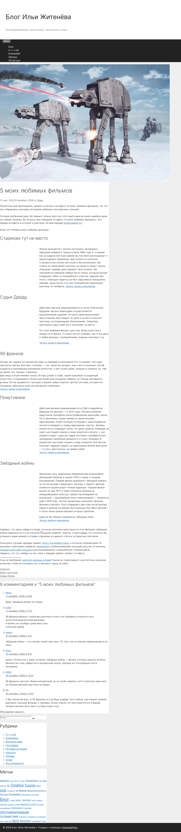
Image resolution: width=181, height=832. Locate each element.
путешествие (9, 816)
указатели (8, 821)
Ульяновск (14, 794)
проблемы (27, 808)
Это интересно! (15, 763)
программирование (14, 812)
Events (22, 781)
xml (17, 790)
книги (34, 800)
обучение (40, 804)
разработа (23, 817)
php (44, 780)
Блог (11, 46)
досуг (18, 800)
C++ (17, 780)
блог (4, 799)
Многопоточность (36, 790)
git (40, 781)
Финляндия (26, 795)
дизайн (12, 800)
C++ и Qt (13, 50)
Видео (23, 790)
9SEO (9, 672)
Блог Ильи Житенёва (38, 17)
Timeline (17, 785)
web (3, 790)
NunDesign (42, 546)
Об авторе (14, 60)
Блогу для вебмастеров (55, 543)
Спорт (9, 759)
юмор (44, 821)
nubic (8, 607)
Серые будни (7, 575)
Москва (4, 794)
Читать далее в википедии (80, 286)
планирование (5, 808)
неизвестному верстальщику (16, 549)
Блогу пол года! (9, 572)
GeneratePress (69, 827)
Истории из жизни (16, 749)
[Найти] (33, 718)
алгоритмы (35, 795)
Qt (8, 785)
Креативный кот (73, 223)
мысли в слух (28, 804)
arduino (4, 780)
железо (26, 800)
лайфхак (39, 800)
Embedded (14, 53)
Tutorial (29, 785)
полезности (17, 808)
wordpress (11, 791)
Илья (8, 650)
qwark (9, 632)
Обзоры (12, 57)
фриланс (25, 820)
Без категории (14, 741)
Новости (5, 569)
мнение (17, 804)
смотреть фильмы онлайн (36, 560)
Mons (8, 592)
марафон (10, 804)
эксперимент (36, 821)
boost (12, 781)
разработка (32, 817)
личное (3, 804)
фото (15, 820)
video (38, 786)
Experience (32, 780)
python (3, 786)
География (12, 745)
